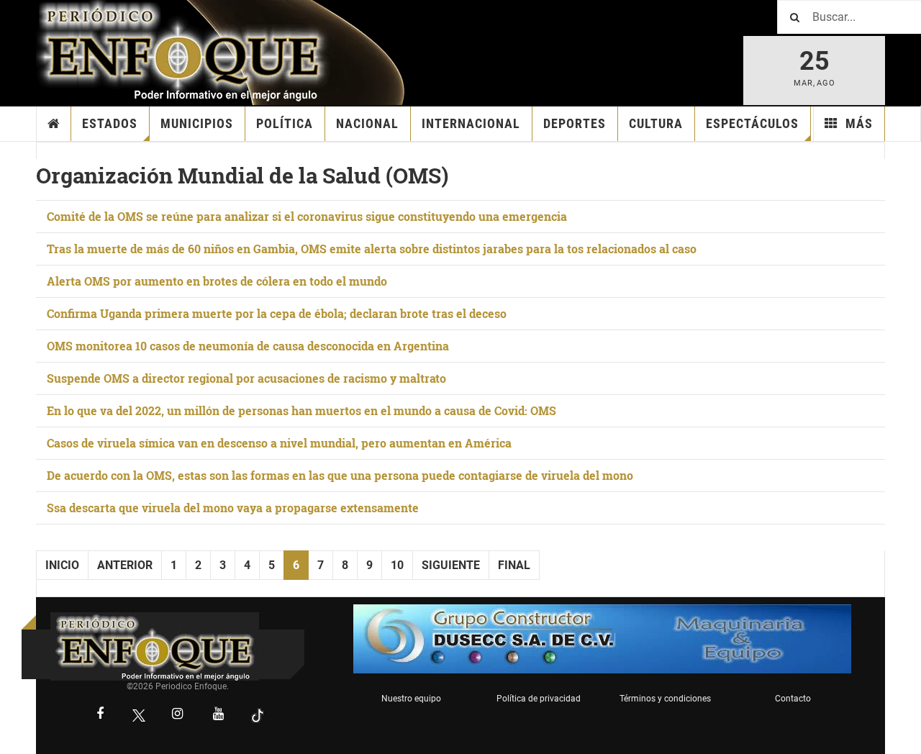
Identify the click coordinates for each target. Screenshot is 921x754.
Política (284, 123)
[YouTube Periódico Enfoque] (218, 715)
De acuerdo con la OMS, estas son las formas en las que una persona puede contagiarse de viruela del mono (340, 475)
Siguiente (451, 565)
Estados (109, 123)
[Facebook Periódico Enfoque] (100, 715)
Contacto (793, 699)
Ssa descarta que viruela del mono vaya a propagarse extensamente (233, 507)
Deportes (574, 123)
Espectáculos (752, 123)
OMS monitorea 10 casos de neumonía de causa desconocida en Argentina (248, 345)
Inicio (54, 123)
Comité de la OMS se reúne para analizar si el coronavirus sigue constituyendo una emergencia (307, 216)
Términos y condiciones (665, 699)
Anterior (125, 565)
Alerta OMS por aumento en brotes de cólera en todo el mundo (217, 281)
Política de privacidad (538, 699)
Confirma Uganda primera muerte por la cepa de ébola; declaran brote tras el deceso (277, 313)
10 (397, 565)
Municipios (196, 123)
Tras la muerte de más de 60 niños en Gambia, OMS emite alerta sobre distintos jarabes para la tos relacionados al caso (372, 248)
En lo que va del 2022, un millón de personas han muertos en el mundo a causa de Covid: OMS (301, 410)
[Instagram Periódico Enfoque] (177, 715)
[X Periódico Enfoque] (139, 715)
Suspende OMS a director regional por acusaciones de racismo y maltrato (246, 378)
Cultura (656, 123)
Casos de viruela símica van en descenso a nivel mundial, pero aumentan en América (279, 442)
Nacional (367, 123)
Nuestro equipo (411, 699)
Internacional (471, 123)
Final (514, 565)
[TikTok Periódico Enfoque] (257, 715)
